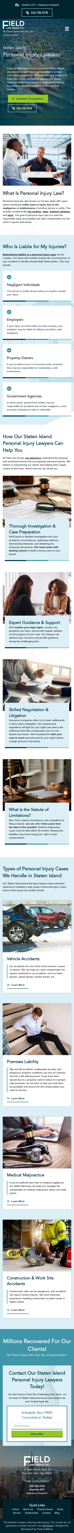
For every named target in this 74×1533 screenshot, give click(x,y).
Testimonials (31, 1512)
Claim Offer (37, 1434)
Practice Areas (45, 1509)
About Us (28, 1509)
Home (15, 1509)
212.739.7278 (37, 1486)
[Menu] (67, 29)
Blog (57, 1512)
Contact (46, 1512)
